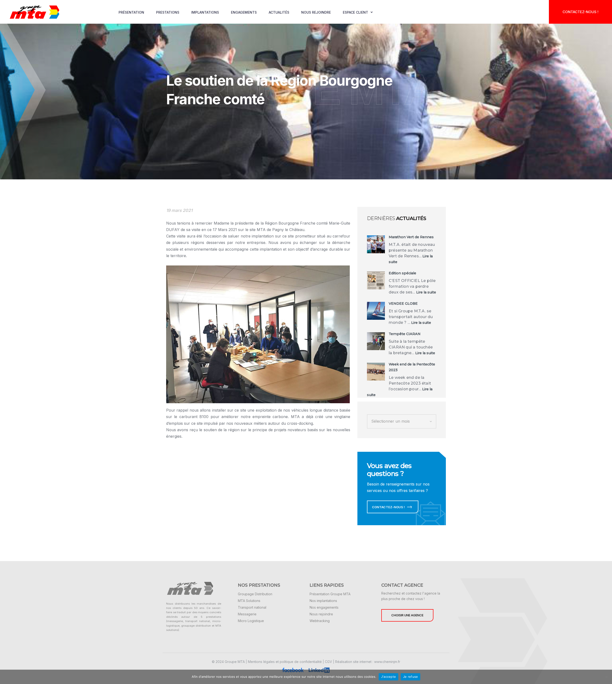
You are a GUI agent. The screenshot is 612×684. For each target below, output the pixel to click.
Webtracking (320, 621)
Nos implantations (323, 601)
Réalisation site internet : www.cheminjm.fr (367, 662)
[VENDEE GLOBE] (376, 311)
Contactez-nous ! (580, 12)
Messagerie (247, 614)
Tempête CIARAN (405, 334)
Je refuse (410, 676)
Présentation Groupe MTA (330, 594)
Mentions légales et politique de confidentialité (285, 662)
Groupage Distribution (255, 594)
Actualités (279, 12)
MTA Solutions (249, 601)
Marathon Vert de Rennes (411, 237)
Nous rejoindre (316, 12)
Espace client (355, 12)
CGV (328, 662)
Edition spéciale (402, 273)
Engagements (244, 12)
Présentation (131, 12)
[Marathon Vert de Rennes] (376, 244)
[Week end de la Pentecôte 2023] (376, 372)
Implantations (205, 12)
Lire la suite (426, 292)
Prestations (167, 12)
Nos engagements (324, 607)
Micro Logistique (251, 621)
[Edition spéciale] (376, 280)
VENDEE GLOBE (403, 303)
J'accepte (388, 676)
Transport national (252, 607)
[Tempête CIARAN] (376, 341)
